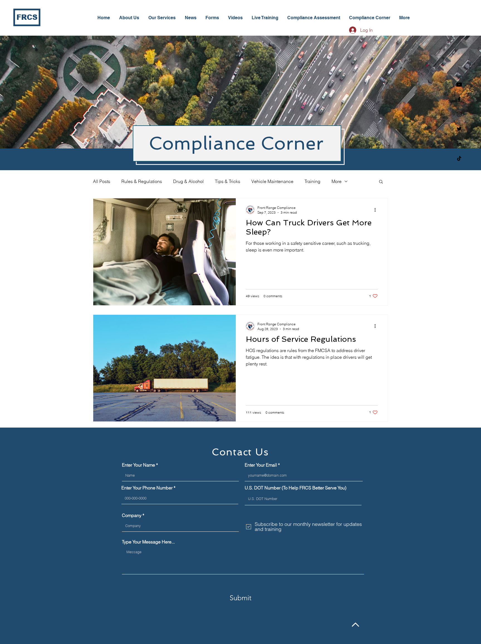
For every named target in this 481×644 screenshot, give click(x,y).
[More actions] (377, 209)
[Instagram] (459, 114)
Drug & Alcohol (188, 181)
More (337, 181)
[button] (381, 182)
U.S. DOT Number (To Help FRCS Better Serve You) (295, 488)
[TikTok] (459, 158)
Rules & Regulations (141, 181)
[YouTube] (459, 84)
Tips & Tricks (227, 181)
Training (312, 181)
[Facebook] (459, 99)
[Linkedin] (459, 143)
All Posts (101, 181)
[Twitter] (459, 129)
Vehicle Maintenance (272, 181)
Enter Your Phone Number (147, 488)
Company (131, 515)
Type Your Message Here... (148, 542)
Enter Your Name (138, 465)
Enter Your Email (261, 465)
